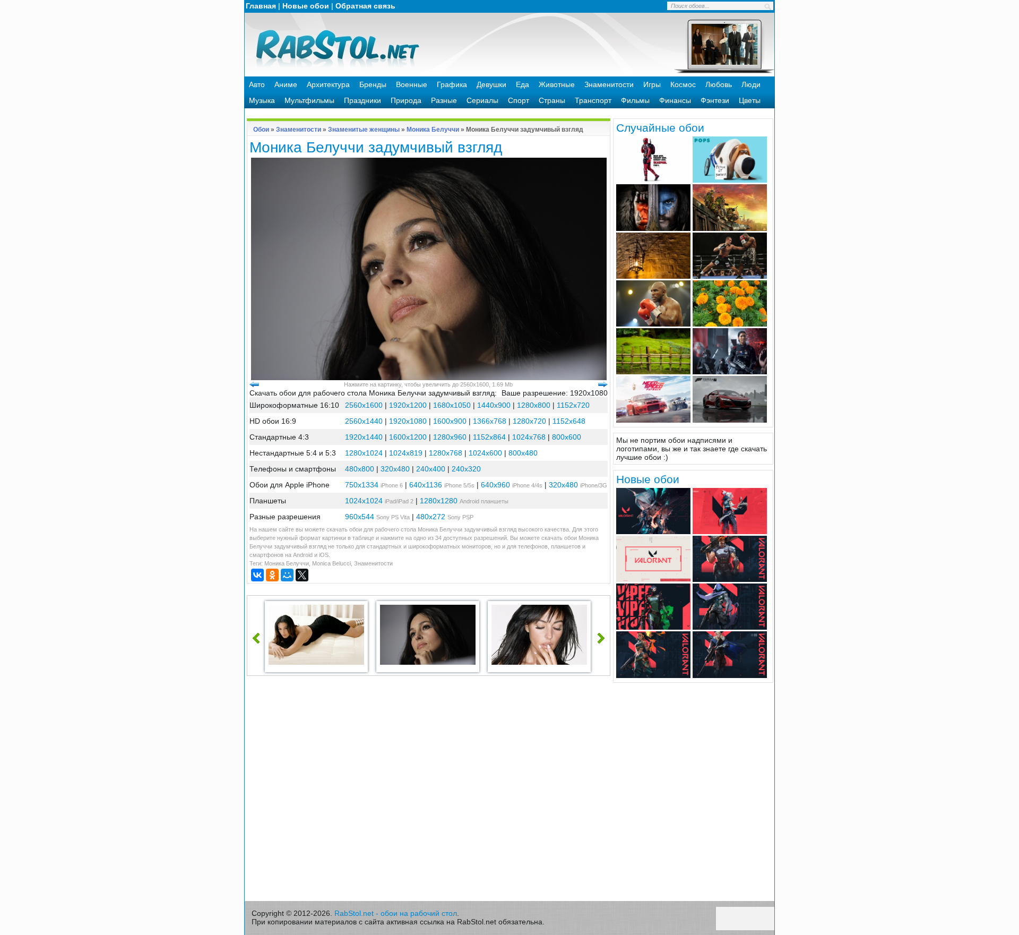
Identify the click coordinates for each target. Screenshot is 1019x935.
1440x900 (494, 405)
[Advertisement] (429, 791)
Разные (444, 100)
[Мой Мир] (287, 575)
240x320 (466, 469)
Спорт (518, 100)
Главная (261, 6)
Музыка (262, 100)
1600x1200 (408, 437)
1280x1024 (364, 453)
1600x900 (450, 421)
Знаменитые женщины (364, 129)
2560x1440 (364, 421)
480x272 (430, 516)
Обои (261, 129)
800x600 (566, 437)
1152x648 (568, 421)
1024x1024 (364, 500)
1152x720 (573, 405)
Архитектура (328, 84)
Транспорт (593, 100)
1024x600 (485, 453)
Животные (557, 84)
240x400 (430, 469)
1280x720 (529, 421)
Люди (751, 84)
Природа (406, 100)
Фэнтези (715, 100)
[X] (302, 575)
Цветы (750, 100)
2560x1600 (364, 405)
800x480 (523, 453)
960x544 (359, 516)
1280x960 (450, 437)
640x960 (495, 485)
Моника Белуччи (433, 129)
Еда (522, 84)
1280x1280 (438, 500)
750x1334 (361, 485)
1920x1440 (364, 437)
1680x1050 (452, 405)
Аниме (285, 84)
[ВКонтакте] (257, 575)
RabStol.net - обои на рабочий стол (395, 913)
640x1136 (425, 485)
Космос (683, 84)
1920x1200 (408, 405)
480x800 (359, 469)
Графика (452, 84)
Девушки (491, 84)
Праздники (362, 100)
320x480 (395, 469)
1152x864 (489, 437)
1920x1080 (408, 421)
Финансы (675, 100)
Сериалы (482, 100)
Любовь (718, 84)
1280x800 (533, 405)
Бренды (372, 84)
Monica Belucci (331, 563)
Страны (552, 100)
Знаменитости (609, 84)
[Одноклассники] (272, 575)
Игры (652, 84)
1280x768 (445, 453)
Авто (257, 84)
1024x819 (405, 453)
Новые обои (305, 6)
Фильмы (635, 100)
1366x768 (489, 421)
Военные (411, 84)
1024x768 (529, 437)
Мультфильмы (309, 100)
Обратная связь (365, 6)
